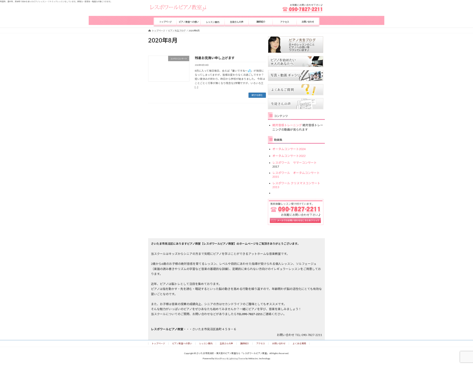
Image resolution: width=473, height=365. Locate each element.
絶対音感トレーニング (287, 125)
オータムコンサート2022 (289, 155)
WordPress (220, 358)
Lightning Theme (237, 358)
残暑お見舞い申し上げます (215, 58)
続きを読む (257, 95)
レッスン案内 (205, 343)
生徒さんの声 (226, 343)
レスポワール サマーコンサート (296, 162)
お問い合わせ (278, 343)
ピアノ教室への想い (182, 343)
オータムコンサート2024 (289, 149)
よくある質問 (299, 343)
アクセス (260, 343)
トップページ (158, 343)
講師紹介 (244, 343)
